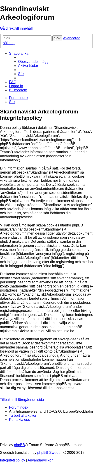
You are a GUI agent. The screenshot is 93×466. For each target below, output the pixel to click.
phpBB (19, 445)
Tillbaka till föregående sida (22, 400)
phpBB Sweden (50, 452)
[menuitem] (33, 62)
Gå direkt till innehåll (16, 28)
